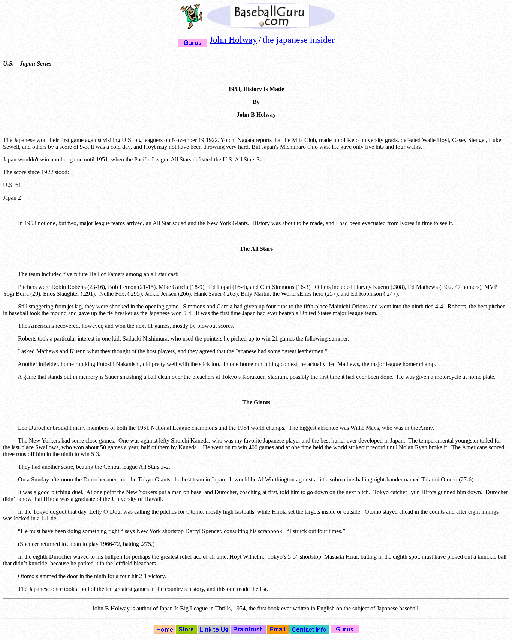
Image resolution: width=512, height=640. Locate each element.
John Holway (233, 40)
